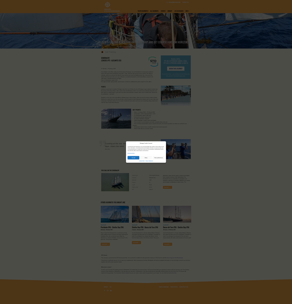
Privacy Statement (149, 160)
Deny (146, 157)
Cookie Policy (142, 160)
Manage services (131, 153)
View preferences (158, 157)
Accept (133, 157)
